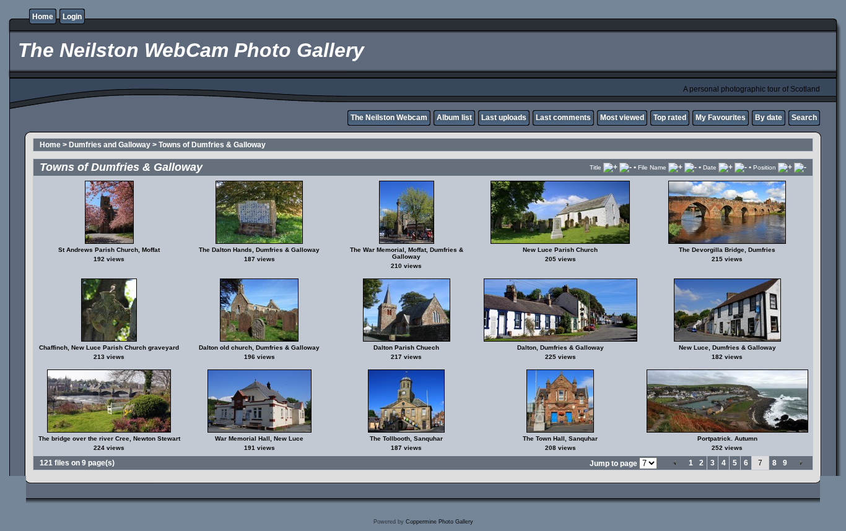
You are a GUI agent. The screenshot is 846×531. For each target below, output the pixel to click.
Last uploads (503, 117)
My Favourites (721, 117)
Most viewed (622, 117)
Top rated (669, 117)
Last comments (563, 117)
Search (804, 117)
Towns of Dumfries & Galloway (212, 144)
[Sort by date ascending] (725, 167)
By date (768, 117)
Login (72, 16)
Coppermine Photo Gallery (439, 522)
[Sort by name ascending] (675, 167)
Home (42, 16)
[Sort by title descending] (625, 167)
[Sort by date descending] (741, 167)
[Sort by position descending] (800, 167)
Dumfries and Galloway (109, 144)
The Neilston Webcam (389, 117)
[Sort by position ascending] (785, 167)
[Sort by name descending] (690, 167)
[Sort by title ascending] (610, 167)
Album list (454, 117)
